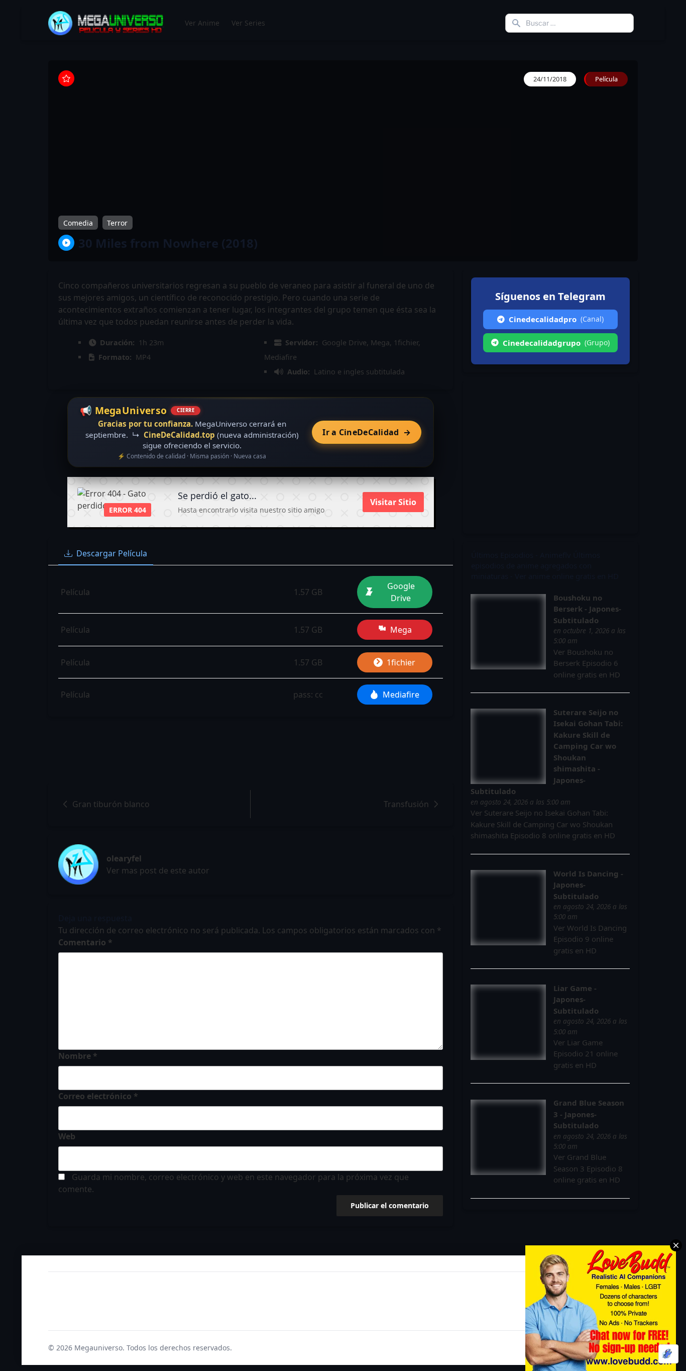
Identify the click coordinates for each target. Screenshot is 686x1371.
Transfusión (406, 804)
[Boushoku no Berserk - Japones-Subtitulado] (508, 631)
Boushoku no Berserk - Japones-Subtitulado (587, 609)
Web (66, 1136)
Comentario (85, 942)
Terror (117, 223)
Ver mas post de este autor (157, 870)
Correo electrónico (98, 1096)
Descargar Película (111, 553)
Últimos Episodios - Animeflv (521, 555)
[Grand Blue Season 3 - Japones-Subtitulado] (508, 1137)
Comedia (78, 223)
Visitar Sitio (393, 502)
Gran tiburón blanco (111, 804)
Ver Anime (202, 23)
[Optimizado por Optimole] (668, 1353)
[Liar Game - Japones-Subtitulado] (508, 1022)
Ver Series (248, 23)
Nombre (77, 1055)
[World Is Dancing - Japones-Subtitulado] (508, 907)
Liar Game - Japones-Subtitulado (576, 999)
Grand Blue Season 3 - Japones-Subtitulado (588, 1114)
